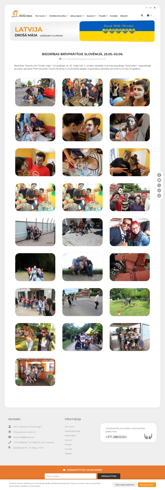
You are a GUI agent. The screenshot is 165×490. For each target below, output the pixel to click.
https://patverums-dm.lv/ (24, 432)
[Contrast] (154, 7)
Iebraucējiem (76, 16)
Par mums (40, 16)
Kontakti (114, 16)
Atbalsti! (124, 16)
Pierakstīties (108, 476)
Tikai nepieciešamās (124, 485)
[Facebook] (159, 175)
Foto (65, 59)
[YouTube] (159, 180)
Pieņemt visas (147, 485)
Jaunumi (90, 16)
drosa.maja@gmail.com (24, 437)
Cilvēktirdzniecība (57, 16)
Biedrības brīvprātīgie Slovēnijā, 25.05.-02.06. (87, 59)
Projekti (102, 16)
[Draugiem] (159, 195)
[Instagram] (159, 190)
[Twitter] (159, 185)
